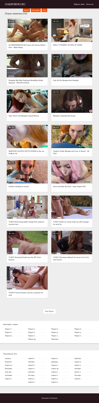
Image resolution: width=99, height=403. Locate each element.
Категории (35, 10)
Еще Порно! (49, 311)
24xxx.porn (45, 398)
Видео (26, 10)
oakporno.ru (15, 4)
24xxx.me (89, 4)
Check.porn (53, 398)
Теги (44, 10)
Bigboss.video (79, 4)
